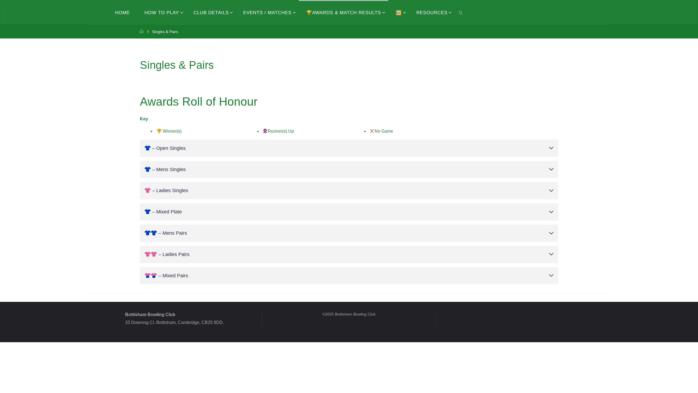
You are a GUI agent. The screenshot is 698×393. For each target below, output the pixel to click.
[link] (461, 12)
